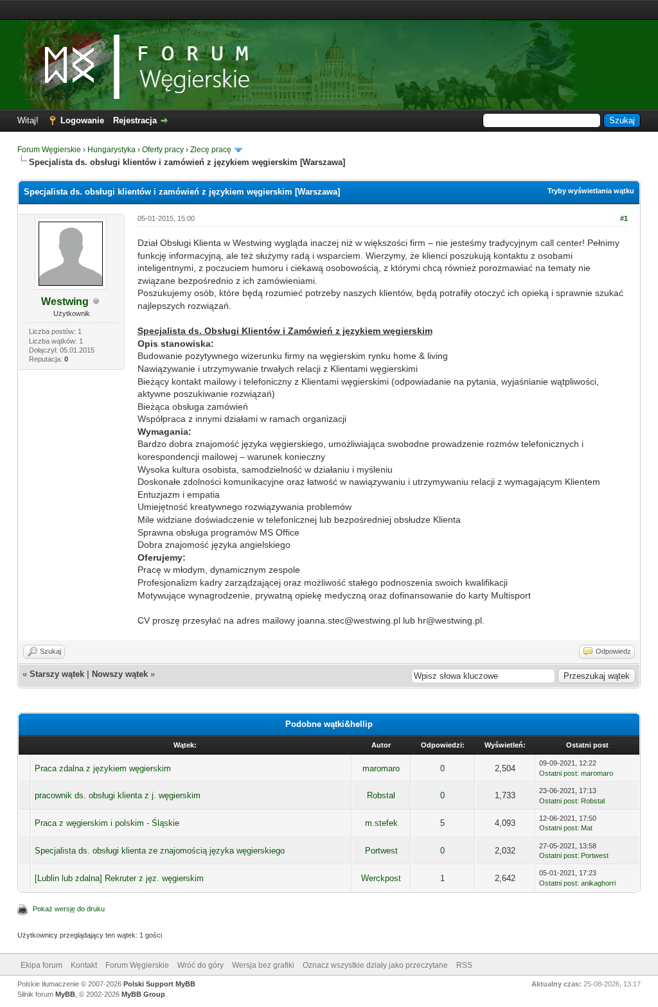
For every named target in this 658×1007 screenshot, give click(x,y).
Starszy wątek (57, 674)
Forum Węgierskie (49, 149)
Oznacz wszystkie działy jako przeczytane (375, 965)
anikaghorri (598, 883)
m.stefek (381, 823)
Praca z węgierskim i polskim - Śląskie (107, 823)
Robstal (381, 795)
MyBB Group (143, 994)
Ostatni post (558, 773)
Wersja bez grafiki (263, 965)
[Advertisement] (329, 10)
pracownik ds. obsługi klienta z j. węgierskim (117, 795)
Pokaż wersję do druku (69, 909)
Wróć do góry (200, 965)
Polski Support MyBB (159, 984)
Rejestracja (135, 120)
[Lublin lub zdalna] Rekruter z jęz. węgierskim (119, 878)
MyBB (65, 994)
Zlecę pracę (210, 149)
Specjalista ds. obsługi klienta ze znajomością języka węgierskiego (160, 850)
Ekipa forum (41, 965)
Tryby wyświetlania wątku (590, 191)
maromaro (381, 768)
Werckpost (381, 878)
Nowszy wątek (120, 674)
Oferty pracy (163, 149)
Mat (586, 828)
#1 (624, 218)
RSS (464, 965)
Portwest (381, 850)
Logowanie (82, 120)
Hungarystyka (111, 149)
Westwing (65, 301)
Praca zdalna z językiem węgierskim (103, 768)
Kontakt (84, 965)
